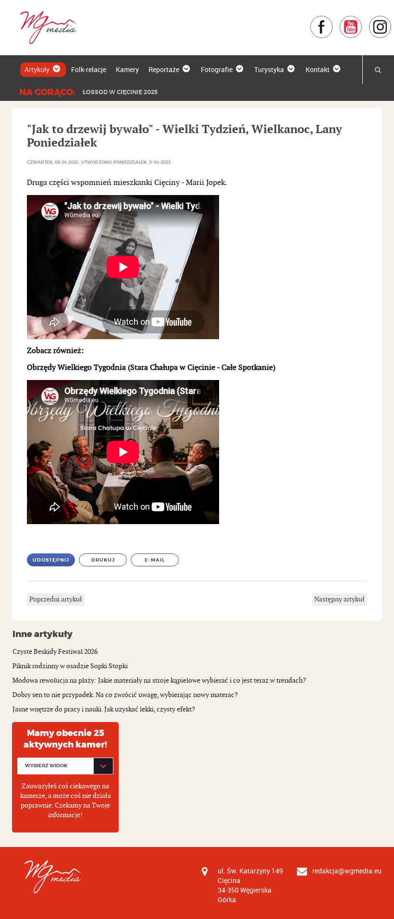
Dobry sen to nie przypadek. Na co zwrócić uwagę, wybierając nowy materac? (125, 695)
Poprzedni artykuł (55, 599)
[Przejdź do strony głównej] (45, 27)
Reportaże (163, 69)
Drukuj (103, 560)
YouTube (362, 20)
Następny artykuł (339, 599)
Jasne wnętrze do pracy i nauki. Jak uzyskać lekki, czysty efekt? (103, 709)
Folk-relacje (88, 69)
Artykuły (37, 69)
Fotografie (217, 69)
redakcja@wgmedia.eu (347, 870)
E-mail (155, 560)
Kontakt (318, 69)
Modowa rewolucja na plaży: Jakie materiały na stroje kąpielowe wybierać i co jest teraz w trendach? (159, 680)
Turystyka (269, 69)
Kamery (127, 69)
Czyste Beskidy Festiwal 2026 (55, 652)
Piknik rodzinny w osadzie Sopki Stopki (70, 666)
